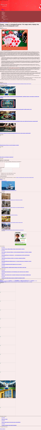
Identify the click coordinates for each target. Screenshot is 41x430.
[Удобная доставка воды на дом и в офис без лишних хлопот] (6, 214)
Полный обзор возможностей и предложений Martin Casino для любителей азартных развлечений (19, 121)
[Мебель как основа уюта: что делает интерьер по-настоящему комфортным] (6, 206)
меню (20, 280)
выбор (8, 280)
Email (1, 170)
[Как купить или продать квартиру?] (6, 155)
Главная (1, 22)
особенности (26, 280)
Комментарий (2, 167)
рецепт (22, 281)
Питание (3, 14)
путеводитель (19, 281)
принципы (15, 281)
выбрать (10, 280)
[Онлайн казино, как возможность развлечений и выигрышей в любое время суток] (8, 107)
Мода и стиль (3, 17)
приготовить (8, 281)
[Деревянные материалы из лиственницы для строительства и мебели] (6, 199)
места (22, 280)
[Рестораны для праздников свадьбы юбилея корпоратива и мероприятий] (6, 229)
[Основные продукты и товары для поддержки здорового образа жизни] (6, 221)
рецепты (25, 281)
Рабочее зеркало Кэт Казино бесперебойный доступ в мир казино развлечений (15, 133)
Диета (1, 280)
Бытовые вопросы (4, 16)
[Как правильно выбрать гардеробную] (8, 353)
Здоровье (3, 13)
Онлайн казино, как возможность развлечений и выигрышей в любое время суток (16, 109)
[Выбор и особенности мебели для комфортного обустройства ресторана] (8, 362)
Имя (1, 168)
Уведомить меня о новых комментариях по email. (8, 173)
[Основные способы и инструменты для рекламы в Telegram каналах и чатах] (8, 344)
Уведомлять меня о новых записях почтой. (7, 174)
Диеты (4, 15)
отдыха (32, 280)
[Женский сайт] (3, 7)
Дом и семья (3, 12)
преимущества (3, 281)
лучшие (17, 280)
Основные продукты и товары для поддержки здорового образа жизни (12, 222)
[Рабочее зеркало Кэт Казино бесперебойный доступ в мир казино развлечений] (8, 131)
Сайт (0, 171)
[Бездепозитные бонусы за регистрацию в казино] (7, 143)
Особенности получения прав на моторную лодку (9, 190)
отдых (30, 280)
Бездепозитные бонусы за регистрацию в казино (9, 145)
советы (31, 281)
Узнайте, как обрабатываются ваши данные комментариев (25, 177)
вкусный (6, 280)
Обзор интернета (5, 22)
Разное (3, 18)
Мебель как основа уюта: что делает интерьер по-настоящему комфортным (13, 207)
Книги (4, 19)
